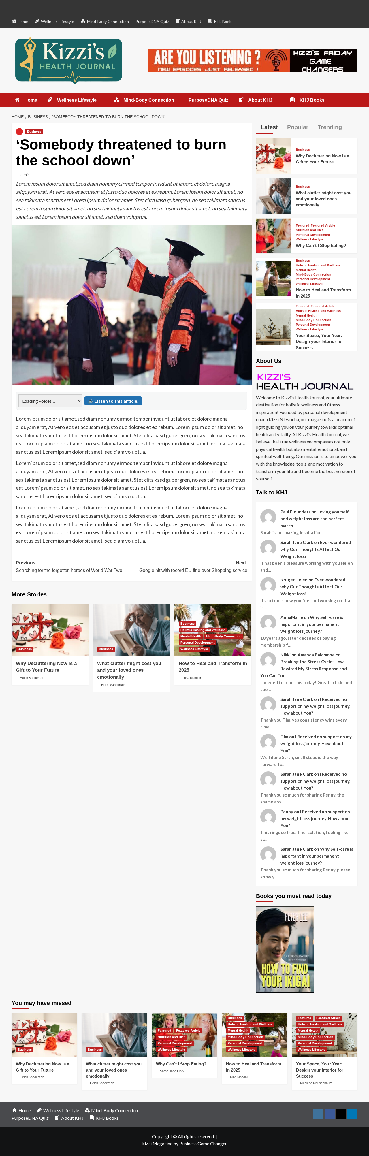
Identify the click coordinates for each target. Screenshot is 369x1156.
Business (34, 131)
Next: (193, 566)
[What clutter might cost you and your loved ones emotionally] (131, 630)
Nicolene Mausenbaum (316, 1083)
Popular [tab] (296, 127)
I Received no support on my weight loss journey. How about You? (315, 706)
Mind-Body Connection (224, 636)
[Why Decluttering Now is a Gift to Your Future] (50, 630)
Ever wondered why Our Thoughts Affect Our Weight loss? (315, 549)
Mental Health (190, 636)
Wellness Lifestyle (194, 649)
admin (25, 174)
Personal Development (197, 642)
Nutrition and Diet (309, 230)
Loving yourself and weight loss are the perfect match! (314, 518)
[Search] (353, 100)
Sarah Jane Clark (172, 1071)
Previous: (69, 566)
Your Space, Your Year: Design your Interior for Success (319, 341)
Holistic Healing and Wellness (202, 630)
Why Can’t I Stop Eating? (321, 245)
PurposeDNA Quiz (152, 21)
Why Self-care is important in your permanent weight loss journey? (311, 624)
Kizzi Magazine (157, 1143)
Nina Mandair (192, 677)
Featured (302, 225)
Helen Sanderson (32, 677)
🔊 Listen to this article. (113, 401)
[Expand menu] (100, 100)
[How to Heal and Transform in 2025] (273, 277)
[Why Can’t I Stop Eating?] (273, 235)
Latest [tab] (268, 127)
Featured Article (323, 225)
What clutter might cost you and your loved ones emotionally (129, 670)
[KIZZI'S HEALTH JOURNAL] (306, 381)
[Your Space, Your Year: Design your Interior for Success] (273, 326)
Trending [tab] (329, 127)
